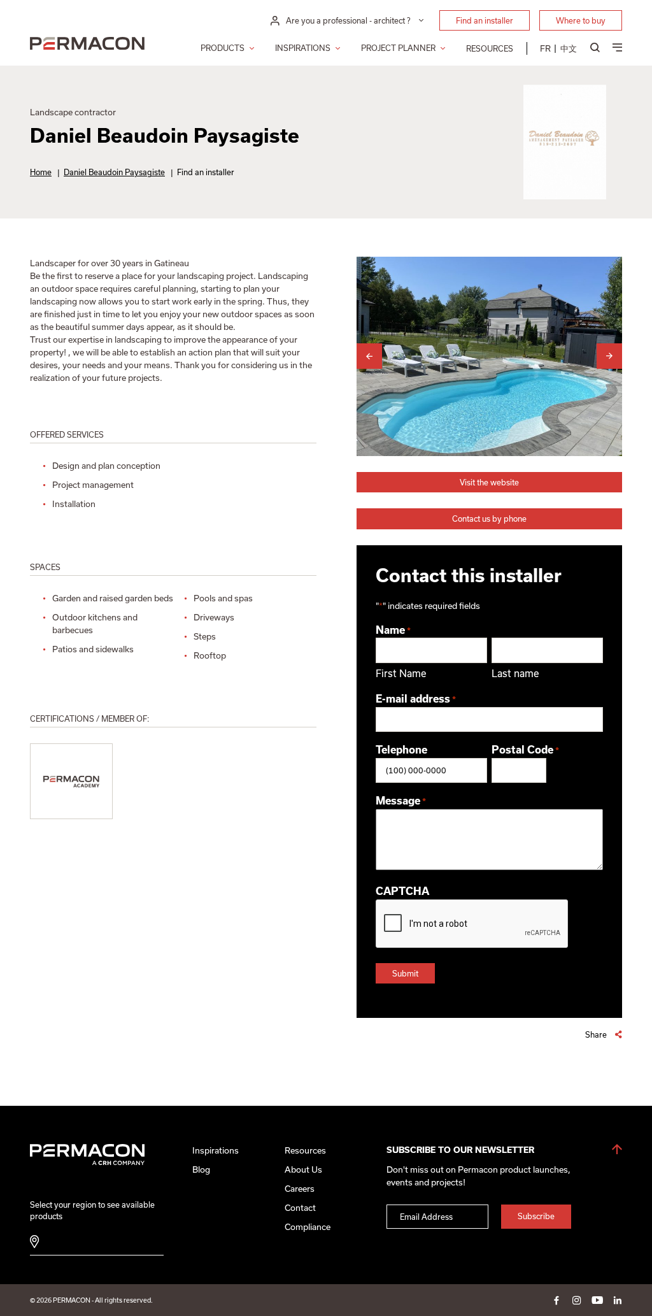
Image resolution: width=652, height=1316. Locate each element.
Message (401, 800)
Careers (300, 1189)
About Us (303, 1169)
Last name (515, 673)
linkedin (617, 1300)
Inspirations (302, 47)
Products (222, 47)
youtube (597, 1300)
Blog (201, 1169)
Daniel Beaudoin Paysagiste (114, 172)
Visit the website (489, 482)
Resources (489, 48)
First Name (401, 673)
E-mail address (416, 698)
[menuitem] (545, 48)
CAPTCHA (402, 891)
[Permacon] (87, 45)
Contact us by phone (489, 518)
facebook (556, 1300)
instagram (576, 1300)
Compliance (307, 1227)
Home (41, 172)
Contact (300, 1208)
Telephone (401, 749)
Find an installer (484, 20)
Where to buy (581, 20)
